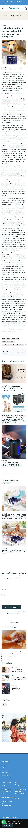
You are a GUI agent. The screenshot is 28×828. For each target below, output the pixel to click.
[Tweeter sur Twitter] (25, 342)
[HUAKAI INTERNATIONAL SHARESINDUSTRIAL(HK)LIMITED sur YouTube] (18, 798)
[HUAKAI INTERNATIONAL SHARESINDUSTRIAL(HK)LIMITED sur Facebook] (15, 798)
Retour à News (14, 622)
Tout (4, 704)
